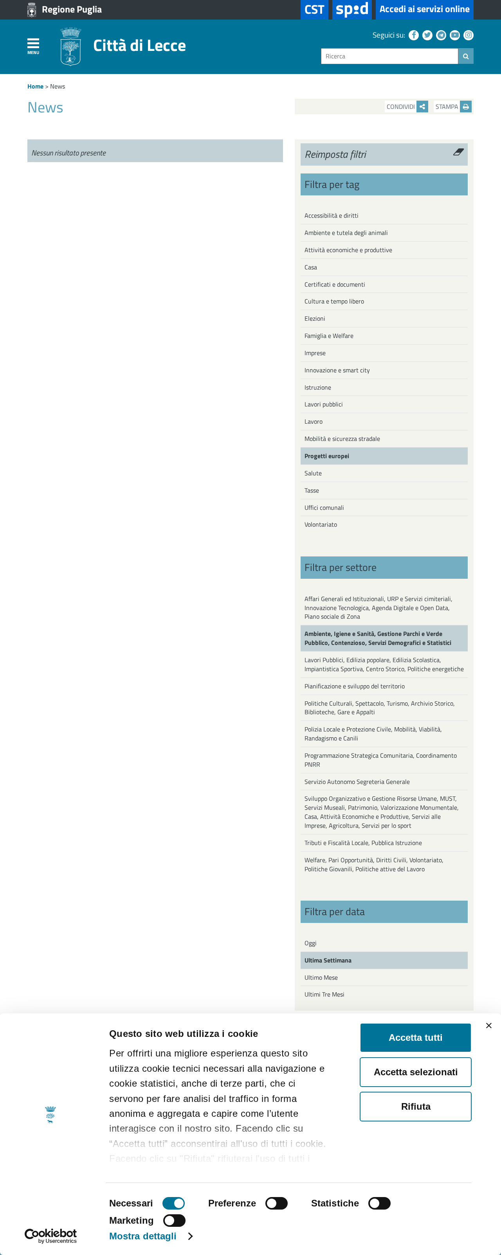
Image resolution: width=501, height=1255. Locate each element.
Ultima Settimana (328, 960)
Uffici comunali (324, 507)
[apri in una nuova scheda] (352, 10)
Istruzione (318, 387)
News (57, 86)
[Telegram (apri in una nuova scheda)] (440, 34)
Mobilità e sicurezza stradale (342, 438)
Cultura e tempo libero (334, 301)
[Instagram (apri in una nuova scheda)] (467, 34)
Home (35, 86)
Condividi (401, 106)
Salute (313, 473)
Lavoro (314, 421)
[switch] (276, 1203)
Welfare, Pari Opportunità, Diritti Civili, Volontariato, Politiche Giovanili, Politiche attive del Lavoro (374, 864)
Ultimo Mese (321, 977)
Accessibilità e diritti (332, 215)
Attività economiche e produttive (348, 250)
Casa (311, 267)
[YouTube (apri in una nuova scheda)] (454, 34)
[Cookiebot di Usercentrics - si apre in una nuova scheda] (50, 1236)
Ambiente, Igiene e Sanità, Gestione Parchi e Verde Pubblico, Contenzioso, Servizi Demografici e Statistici (378, 638)
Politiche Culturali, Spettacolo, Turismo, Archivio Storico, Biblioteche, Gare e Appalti (380, 708)
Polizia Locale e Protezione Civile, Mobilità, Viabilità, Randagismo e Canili (373, 733)
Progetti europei (327, 455)
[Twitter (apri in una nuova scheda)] (426, 34)
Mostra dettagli (143, 1236)
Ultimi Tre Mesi (324, 994)
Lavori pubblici (324, 404)
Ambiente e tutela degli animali (346, 232)
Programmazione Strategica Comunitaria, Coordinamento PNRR (381, 760)
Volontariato (321, 524)
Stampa (448, 106)
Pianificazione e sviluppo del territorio (355, 686)
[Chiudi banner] (489, 1025)
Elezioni (315, 318)
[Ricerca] (466, 56)
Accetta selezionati (416, 1072)
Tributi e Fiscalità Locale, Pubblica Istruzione (363, 842)
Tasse (312, 490)
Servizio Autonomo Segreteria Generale (357, 781)
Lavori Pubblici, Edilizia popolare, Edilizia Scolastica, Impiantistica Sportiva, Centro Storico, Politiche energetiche (384, 664)
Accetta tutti (416, 1037)
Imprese (315, 353)
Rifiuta (416, 1106)
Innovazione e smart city (337, 370)
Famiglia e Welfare (329, 335)
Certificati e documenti (335, 284)
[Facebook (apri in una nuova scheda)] (413, 34)
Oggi (311, 943)
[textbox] (389, 56)
